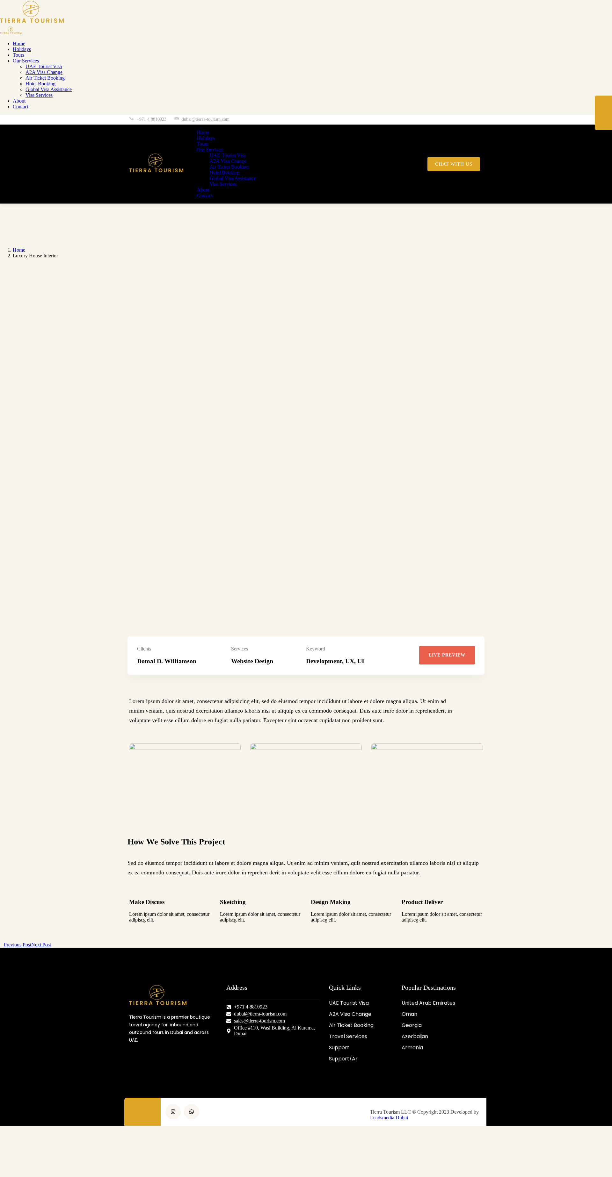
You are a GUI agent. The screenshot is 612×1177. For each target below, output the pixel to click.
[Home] (156, 172)
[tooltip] (603, 104)
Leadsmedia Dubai (389, 1117)
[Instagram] (462, 120)
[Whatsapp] (475, 120)
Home (19, 250)
